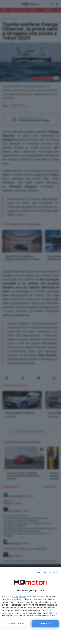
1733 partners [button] (19, 596)
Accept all (45, 623)
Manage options (16, 623)
